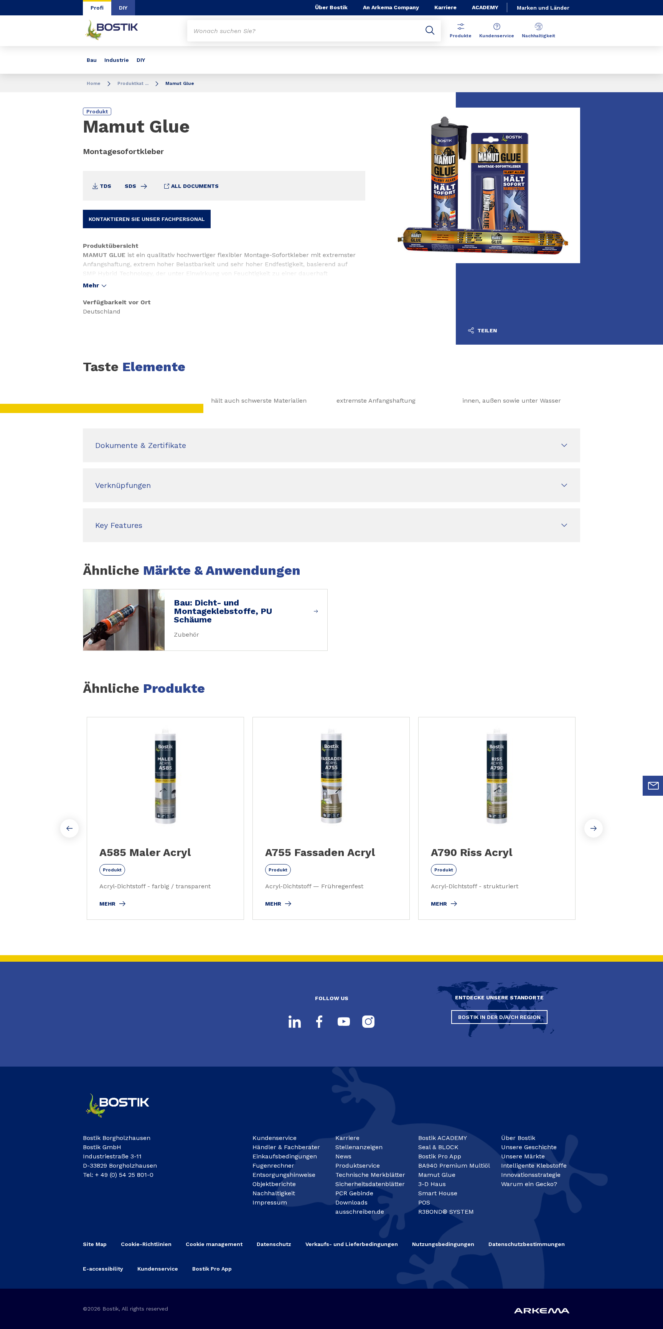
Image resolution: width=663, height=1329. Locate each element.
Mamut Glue (436, 1174)
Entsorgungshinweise (283, 1174)
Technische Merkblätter (370, 1174)
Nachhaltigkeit (538, 35)
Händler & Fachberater (286, 1147)
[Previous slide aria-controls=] (69, 828)
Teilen (486, 330)
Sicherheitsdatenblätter (370, 1184)
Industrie (116, 60)
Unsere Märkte (523, 1156)
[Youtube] (344, 1021)
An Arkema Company (391, 7)
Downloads (351, 1202)
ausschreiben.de (359, 1211)
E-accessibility (103, 1269)
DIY (123, 8)
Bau (92, 60)
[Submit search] (430, 30)
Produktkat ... (132, 83)
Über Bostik (331, 7)
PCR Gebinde (354, 1193)
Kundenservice (496, 35)
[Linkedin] (295, 1021)
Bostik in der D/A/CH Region (499, 1017)
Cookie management (214, 1244)
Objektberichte (274, 1184)
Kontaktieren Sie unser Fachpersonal (147, 219)
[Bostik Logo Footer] (124, 1121)
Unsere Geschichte (529, 1147)
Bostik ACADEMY (442, 1138)
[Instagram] (368, 1021)
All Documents (194, 186)
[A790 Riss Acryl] (497, 818)
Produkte (461, 35)
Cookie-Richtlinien (146, 1244)
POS (424, 1202)
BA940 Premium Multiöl (454, 1165)
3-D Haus (432, 1184)
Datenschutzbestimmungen (526, 1244)
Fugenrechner (273, 1165)
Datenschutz (274, 1244)
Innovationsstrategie (531, 1174)
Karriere (445, 7)
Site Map (95, 1244)
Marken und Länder (543, 8)
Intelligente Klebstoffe (534, 1165)
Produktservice (357, 1165)
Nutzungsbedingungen (443, 1244)
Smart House (437, 1193)
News (343, 1156)
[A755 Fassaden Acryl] (331, 818)
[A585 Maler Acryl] (165, 818)
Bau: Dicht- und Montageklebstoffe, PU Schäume (223, 611)
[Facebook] (319, 1021)
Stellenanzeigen (359, 1147)
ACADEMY (485, 7)
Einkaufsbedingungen (284, 1156)
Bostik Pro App (439, 1156)
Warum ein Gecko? (529, 1184)
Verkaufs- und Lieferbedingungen (351, 1244)
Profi (97, 8)
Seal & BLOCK (438, 1147)
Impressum (269, 1202)
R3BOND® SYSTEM (446, 1211)
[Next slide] (593, 828)
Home (94, 83)
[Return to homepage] (117, 30)
